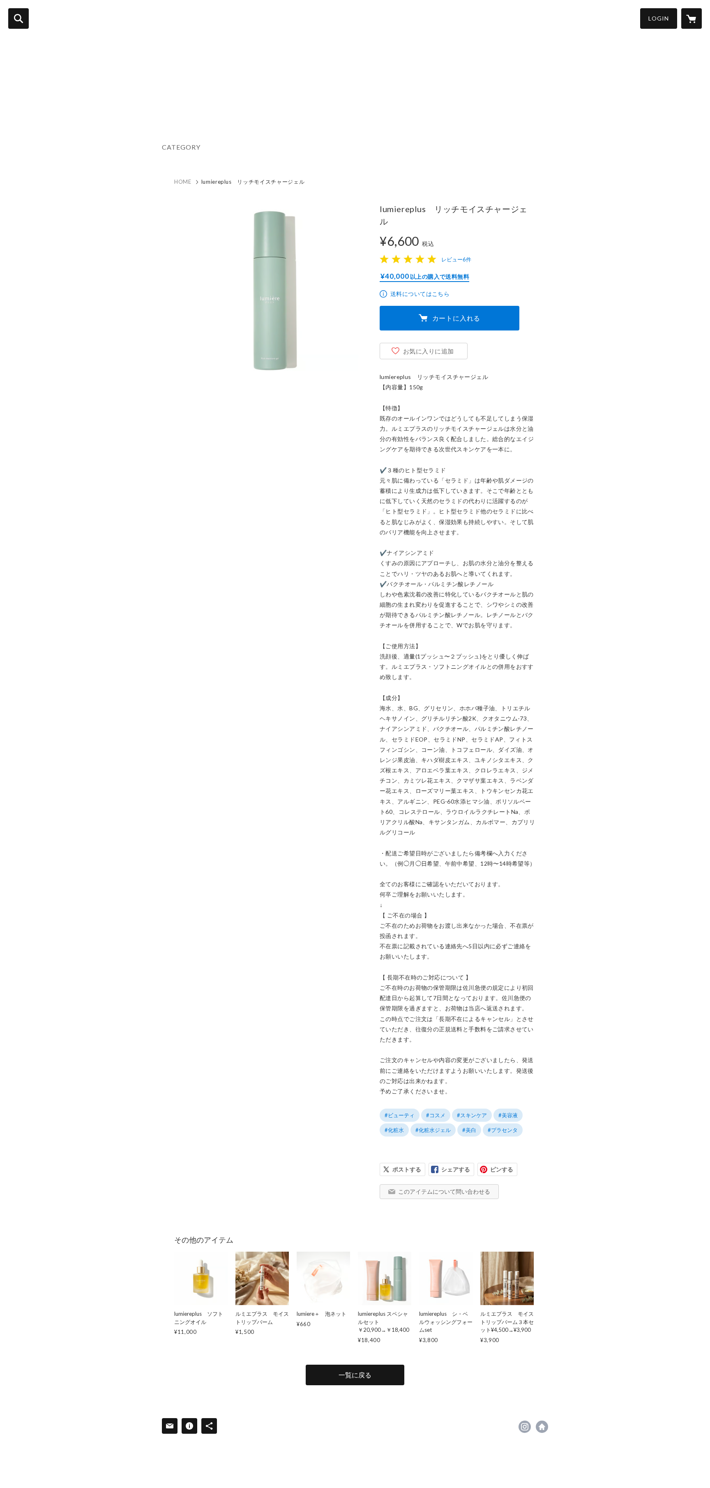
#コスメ (435, 1115)
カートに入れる (456, 318)
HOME (182, 181)
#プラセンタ (503, 1130)
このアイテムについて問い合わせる (444, 1191)
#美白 (469, 1130)
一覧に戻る (355, 1375)
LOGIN (658, 18)
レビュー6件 (456, 259)
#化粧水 (394, 1130)
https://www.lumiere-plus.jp (542, 1427)
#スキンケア (472, 1115)
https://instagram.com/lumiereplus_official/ (525, 1427)
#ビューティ (400, 1115)
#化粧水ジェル (433, 1130)
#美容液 (508, 1115)
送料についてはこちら (420, 293)
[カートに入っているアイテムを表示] (691, 18)
